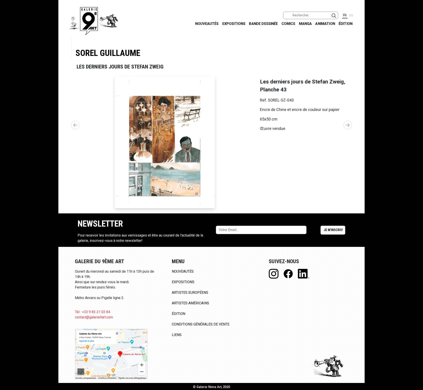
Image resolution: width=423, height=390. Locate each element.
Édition (345, 24)
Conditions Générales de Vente (200, 324)
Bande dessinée (263, 24)
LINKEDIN (416, 78)
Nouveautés (207, 24)
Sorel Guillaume (108, 53)
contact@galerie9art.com (94, 317)
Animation (325, 24)
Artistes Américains (190, 303)
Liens (177, 335)
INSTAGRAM (416, 56)
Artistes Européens (190, 292)
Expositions (234, 24)
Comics (288, 24)
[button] (347, 125)
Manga (305, 24)
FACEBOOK (416, 34)
